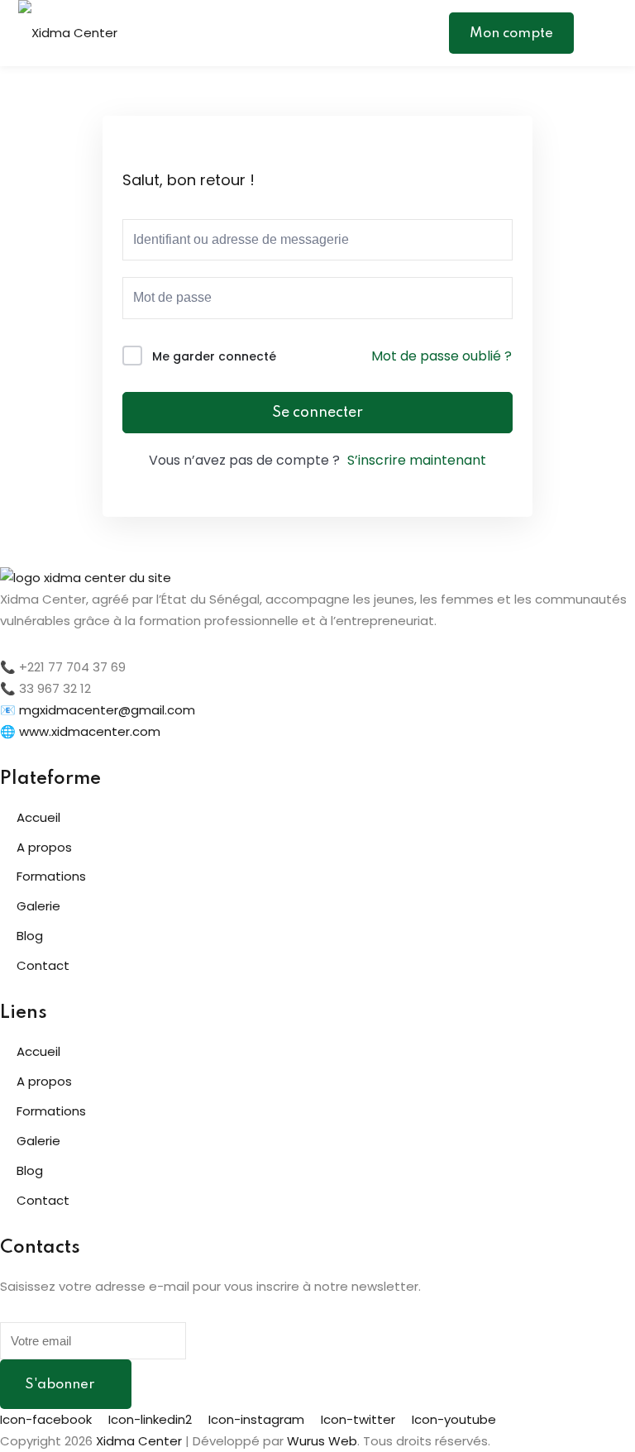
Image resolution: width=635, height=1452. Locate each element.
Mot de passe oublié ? (441, 355)
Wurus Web (322, 1441)
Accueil (38, 817)
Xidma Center (139, 1441)
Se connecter (317, 412)
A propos (44, 847)
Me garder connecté (214, 356)
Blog (30, 935)
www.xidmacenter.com (89, 731)
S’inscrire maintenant (416, 460)
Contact (43, 965)
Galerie (38, 906)
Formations (51, 876)
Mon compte (511, 33)
